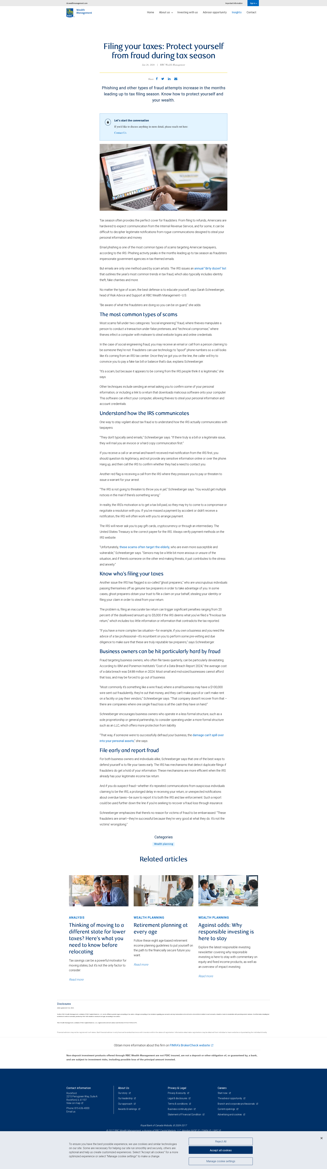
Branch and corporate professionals (236, 1103)
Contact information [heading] (78, 1088)
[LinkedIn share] (169, 78)
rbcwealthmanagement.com (77, 3)
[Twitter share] (163, 78)
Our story (123, 1093)
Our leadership (125, 1098)
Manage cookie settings (220, 1161)
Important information (234, 3)
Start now (223, 1093)
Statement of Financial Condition (185, 1114)
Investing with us (187, 12)
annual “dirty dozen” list (210, 268)
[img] (99, 890)
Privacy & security (177, 1093)
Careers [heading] (222, 1088)
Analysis (76, 917)
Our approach (125, 1103)
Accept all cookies (221, 1150)
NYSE (194, 1130)
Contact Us (120, 132)
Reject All (220, 1141)
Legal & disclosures (178, 1098)
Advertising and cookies (230, 1114)
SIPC (215, 1130)
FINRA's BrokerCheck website (190, 1045)
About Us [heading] (123, 1088)
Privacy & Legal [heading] (177, 1088)
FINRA (204, 1130)
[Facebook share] (156, 78)
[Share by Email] (176, 78)
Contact (251, 12)
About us (164, 12)
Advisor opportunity (215, 12)
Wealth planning (163, 844)
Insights (237, 12)
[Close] (321, 1138)
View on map (73, 1103)
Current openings (227, 1109)
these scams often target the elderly (144, 547)
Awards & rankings (128, 1109)
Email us (70, 1111)
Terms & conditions (178, 1103)
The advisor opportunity (230, 1098)
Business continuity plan (180, 1109)
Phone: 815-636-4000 (77, 1108)
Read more (76, 979)
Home (150, 12)
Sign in (253, 3)
